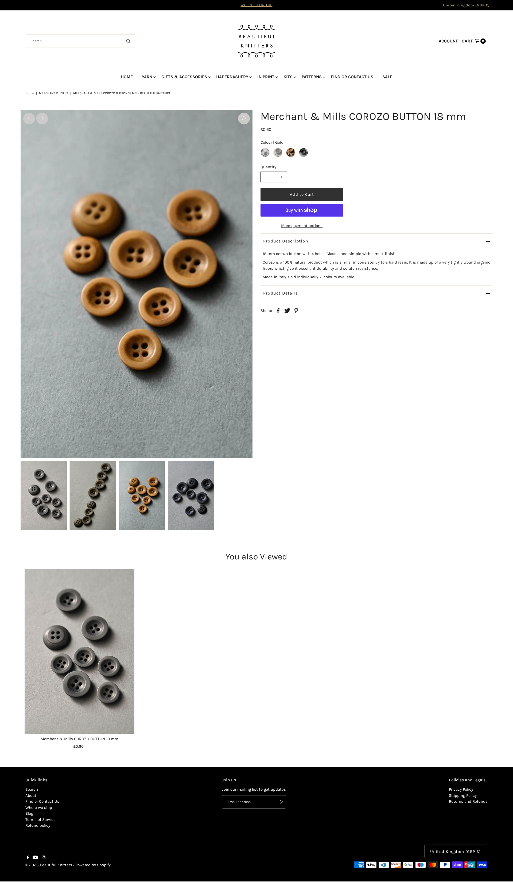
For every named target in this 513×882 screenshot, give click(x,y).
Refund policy (37, 825)
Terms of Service (40, 819)
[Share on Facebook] (278, 310)
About (30, 795)
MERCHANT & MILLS (53, 93)
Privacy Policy (461, 789)
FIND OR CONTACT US (352, 76)
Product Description (285, 241)
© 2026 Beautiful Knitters (48, 865)
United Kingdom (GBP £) (466, 5)
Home (29, 93)
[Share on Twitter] (287, 310)
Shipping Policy (463, 795)
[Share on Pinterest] (296, 310)
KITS (288, 76)
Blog (29, 813)
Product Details (280, 293)
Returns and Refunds (468, 801)
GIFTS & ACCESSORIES (184, 76)
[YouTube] (35, 858)
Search (31, 789)
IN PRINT (265, 76)
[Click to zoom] (244, 118)
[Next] (42, 118)
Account (448, 41)
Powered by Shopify (93, 865)
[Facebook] (28, 858)
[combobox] (80, 41)
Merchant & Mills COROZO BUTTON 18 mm (79, 738)
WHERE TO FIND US (256, 5)
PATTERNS (312, 76)
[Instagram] (43, 858)
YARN (147, 76)
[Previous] (29, 118)
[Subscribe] (279, 802)
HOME (127, 76)
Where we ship (38, 807)
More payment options (301, 225)
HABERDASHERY (232, 76)
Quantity (268, 166)
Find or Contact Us (42, 801)
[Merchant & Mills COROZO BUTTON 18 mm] (80, 651)
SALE (387, 76)
